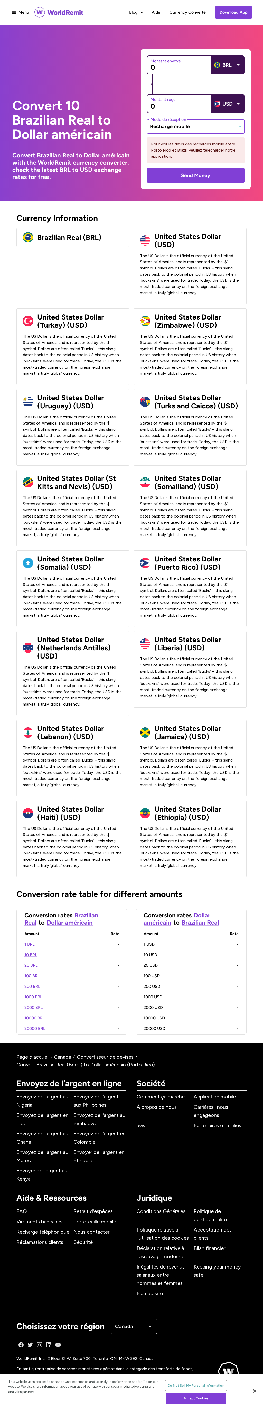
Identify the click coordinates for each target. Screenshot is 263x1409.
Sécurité (83, 1242)
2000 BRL (33, 1007)
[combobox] (196, 126)
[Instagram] (39, 1344)
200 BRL (32, 986)
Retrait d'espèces (93, 1211)
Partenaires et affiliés (217, 1125)
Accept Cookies (196, 1398)
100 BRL (32, 975)
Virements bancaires (39, 1221)
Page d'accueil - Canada (43, 1057)
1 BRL (29, 944)
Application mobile (215, 1097)
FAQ (21, 1211)
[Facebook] (21, 1344)
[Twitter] (30, 1344)
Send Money (195, 175)
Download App (234, 12)
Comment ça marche (161, 1097)
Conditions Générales (161, 1211)
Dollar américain (70, 922)
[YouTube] (58, 1344)
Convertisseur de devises (105, 1057)
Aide (156, 12)
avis (141, 1125)
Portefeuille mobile (94, 1221)
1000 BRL (33, 996)
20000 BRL (34, 1028)
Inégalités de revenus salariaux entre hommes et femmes (161, 1275)
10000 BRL (34, 1018)
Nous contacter (91, 1232)
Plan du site (150, 1293)
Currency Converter (188, 12)
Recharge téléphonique (42, 1232)
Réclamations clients (39, 1242)
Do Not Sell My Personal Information (196, 1385)
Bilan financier (209, 1248)
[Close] (254, 1391)
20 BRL (30, 965)
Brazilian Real (200, 922)
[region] (131, 1391)
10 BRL (30, 954)
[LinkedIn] (48, 1344)
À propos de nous (157, 1107)
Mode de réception (168, 119)
